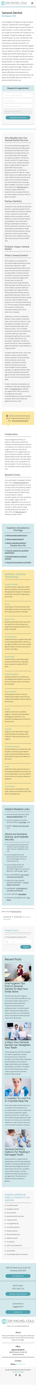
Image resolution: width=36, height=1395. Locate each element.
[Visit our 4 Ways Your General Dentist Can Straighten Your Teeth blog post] (18, 1040)
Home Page (22, 822)
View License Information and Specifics (18, 876)
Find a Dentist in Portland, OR (16, 937)
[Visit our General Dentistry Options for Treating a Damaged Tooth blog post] (18, 1147)
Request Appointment (18, 1294)
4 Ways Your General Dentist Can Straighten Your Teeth (18, 1045)
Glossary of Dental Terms (15, 816)
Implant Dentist (12, 1220)
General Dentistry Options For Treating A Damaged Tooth (17, 1152)
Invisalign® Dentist (12, 1223)
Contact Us (18, 1312)
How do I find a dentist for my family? (19, 562)
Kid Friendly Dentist (13, 1227)
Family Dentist (11, 1213)
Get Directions (18, 1276)
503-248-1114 (16, 389)
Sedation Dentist (12, 1238)
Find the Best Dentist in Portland (17, 1254)
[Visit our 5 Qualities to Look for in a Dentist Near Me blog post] (18, 1096)
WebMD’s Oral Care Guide (20, 826)
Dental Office (11, 1251)
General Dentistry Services (15, 1216)
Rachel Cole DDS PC (21, 483)
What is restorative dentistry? (16, 543)
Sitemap (22, 1372)
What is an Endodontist (14, 1245)
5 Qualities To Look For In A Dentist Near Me (18, 1099)
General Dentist (16, 911)
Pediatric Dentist (12, 1231)
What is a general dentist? (15, 539)
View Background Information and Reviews (17, 889)
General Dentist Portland (20, 421)
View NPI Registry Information (18, 883)
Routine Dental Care (13, 1234)
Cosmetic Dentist (12, 1205)
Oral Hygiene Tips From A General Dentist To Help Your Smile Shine (16, 987)
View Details (22, 894)
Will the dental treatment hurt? (17, 535)
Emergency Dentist (13, 1209)
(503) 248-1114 (22, 187)
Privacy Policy (15, 1372)
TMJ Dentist (10, 1242)
